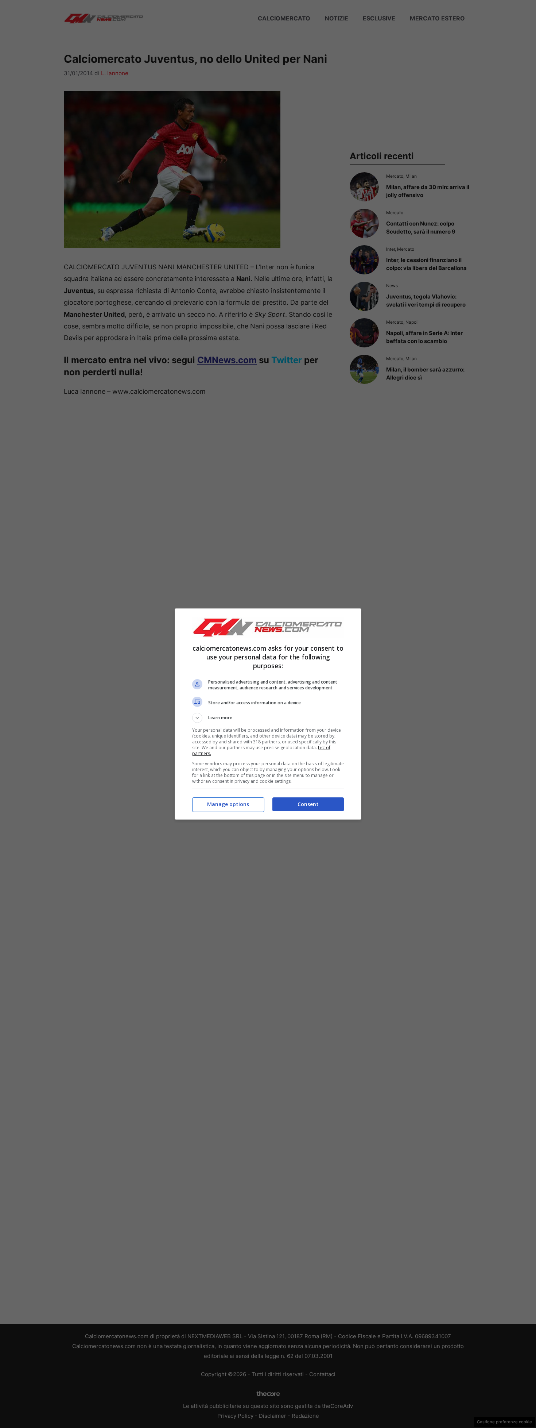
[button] (268, 718)
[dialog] (268, 714)
